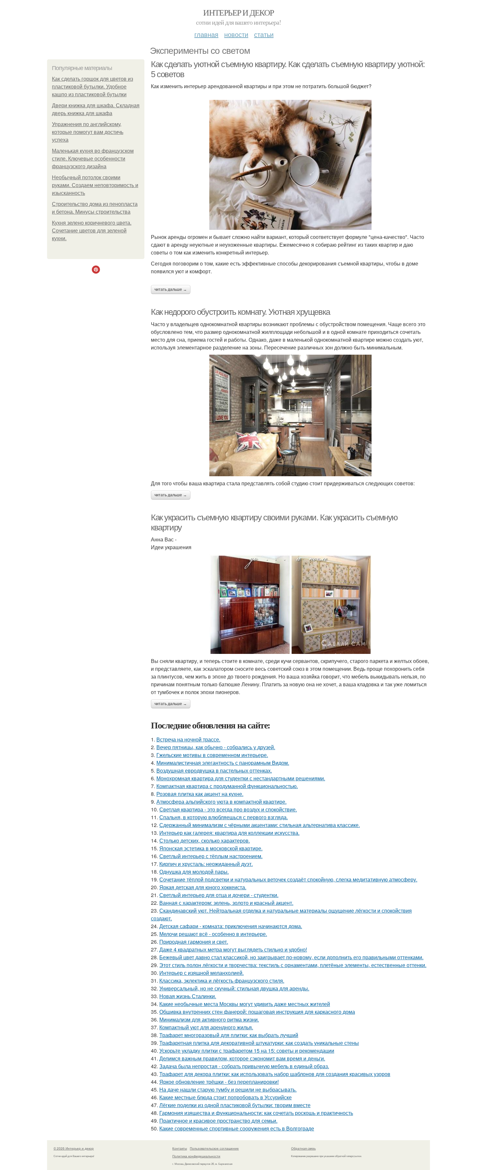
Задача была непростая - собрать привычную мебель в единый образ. (244, 1066)
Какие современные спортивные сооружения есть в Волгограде (236, 1128)
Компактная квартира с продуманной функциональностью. (227, 786)
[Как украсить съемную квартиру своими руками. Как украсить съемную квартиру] (290, 604)
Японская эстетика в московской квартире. (211, 848)
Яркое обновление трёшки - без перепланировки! (219, 1081)
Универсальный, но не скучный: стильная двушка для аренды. (234, 988)
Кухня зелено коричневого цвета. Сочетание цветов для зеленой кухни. (91, 230)
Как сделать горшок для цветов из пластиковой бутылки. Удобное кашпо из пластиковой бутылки (92, 86)
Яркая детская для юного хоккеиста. (202, 887)
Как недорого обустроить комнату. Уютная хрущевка (240, 312)
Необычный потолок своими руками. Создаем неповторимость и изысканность (95, 185)
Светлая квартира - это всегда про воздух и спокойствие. (228, 809)
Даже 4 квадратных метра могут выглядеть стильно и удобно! (233, 949)
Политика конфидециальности (196, 1156)
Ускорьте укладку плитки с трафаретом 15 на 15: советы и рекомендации (246, 1050)
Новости (236, 34)
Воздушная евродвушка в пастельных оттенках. (214, 770)
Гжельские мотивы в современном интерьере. (212, 755)
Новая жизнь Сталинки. (187, 996)
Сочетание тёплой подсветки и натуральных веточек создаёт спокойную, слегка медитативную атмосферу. (288, 879)
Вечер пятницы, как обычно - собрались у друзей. (215, 747)
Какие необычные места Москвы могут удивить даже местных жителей (244, 1004)
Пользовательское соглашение (214, 1148)
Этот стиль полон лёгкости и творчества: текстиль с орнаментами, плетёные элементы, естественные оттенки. (292, 965)
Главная (206, 34)
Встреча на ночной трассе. (188, 739)
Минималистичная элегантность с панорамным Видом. (222, 762)
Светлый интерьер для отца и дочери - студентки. (218, 895)
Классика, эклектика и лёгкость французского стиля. (221, 980)
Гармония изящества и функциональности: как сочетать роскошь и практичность (256, 1113)
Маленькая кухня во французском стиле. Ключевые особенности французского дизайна (93, 158)
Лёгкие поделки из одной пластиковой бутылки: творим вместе (235, 1105)
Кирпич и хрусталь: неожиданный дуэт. (206, 864)
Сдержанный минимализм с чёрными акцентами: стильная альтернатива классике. (259, 825)
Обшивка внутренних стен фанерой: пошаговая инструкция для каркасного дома (257, 1011)
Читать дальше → (170, 289)
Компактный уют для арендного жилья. (206, 1027)
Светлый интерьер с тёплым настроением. (211, 856)
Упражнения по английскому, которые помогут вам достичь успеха (87, 132)
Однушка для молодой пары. (194, 871)
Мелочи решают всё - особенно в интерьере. (213, 934)
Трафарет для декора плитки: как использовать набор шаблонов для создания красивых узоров (274, 1074)
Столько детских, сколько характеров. (204, 840)
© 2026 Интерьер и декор (74, 1148)
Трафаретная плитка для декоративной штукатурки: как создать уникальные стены (259, 1042)
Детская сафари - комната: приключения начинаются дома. (230, 926)
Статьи (264, 34)
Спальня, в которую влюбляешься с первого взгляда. (223, 817)
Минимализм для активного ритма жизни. (209, 1019)
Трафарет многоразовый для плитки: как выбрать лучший (228, 1035)
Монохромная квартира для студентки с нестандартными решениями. (240, 778)
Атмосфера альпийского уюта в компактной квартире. (221, 801)
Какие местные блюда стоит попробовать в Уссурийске (225, 1097)
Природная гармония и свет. (193, 941)
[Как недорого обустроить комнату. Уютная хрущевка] (290, 415)
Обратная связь (303, 1148)
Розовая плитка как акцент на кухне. (199, 794)
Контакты (179, 1148)
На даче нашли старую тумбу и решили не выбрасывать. (228, 1089)
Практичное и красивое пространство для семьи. (218, 1120)
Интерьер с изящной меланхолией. (201, 972)
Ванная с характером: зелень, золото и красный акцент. (226, 902)
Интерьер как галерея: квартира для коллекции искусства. (229, 832)
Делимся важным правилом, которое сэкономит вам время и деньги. (242, 1058)
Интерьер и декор (238, 12)
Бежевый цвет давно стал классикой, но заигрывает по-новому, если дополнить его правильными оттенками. (291, 957)
